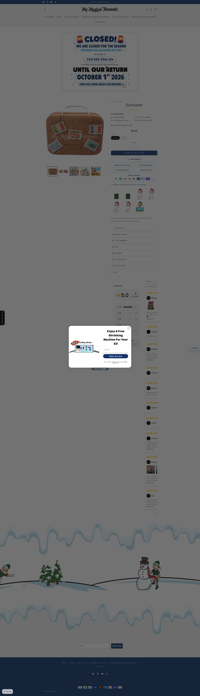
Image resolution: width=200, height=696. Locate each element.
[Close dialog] (129, 328)
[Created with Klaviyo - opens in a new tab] (100, 369)
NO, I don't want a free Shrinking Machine (115, 362)
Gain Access (115, 356)
